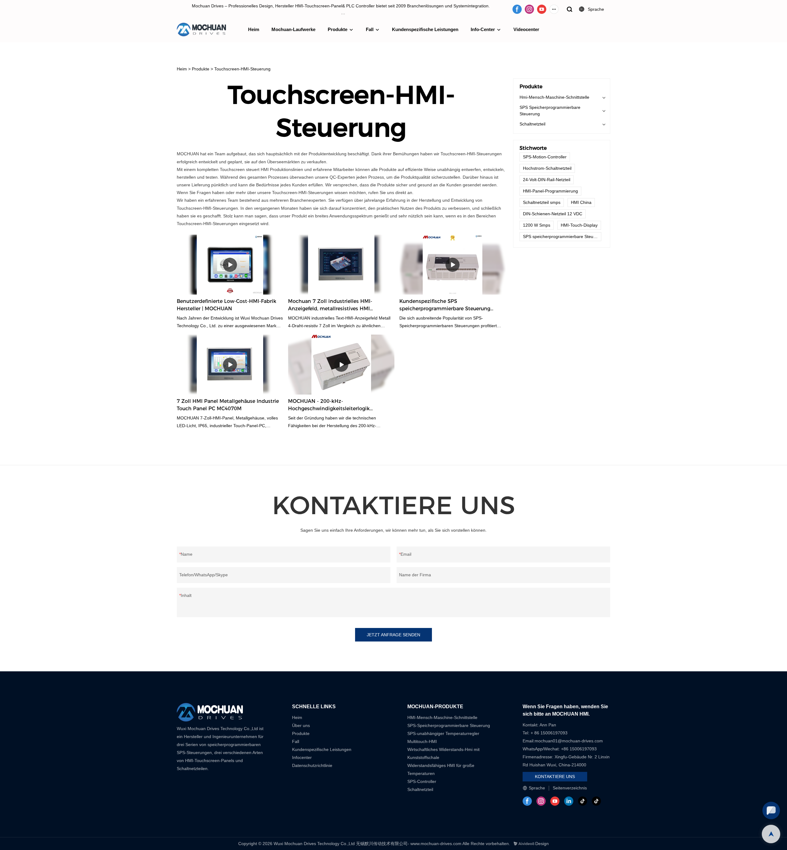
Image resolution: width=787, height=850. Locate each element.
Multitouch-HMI (422, 741)
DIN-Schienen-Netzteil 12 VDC (552, 213)
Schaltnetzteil (532, 123)
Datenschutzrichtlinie (312, 765)
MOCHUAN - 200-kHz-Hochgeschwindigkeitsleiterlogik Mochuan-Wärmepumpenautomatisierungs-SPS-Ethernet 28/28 (335, 405)
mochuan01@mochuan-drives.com (569, 740)
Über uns (301, 725)
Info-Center (483, 29)
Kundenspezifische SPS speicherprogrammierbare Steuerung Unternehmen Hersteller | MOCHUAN (445, 305)
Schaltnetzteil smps (541, 202)
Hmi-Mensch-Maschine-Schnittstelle (554, 97)
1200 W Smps (536, 225)
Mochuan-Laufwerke (293, 29)
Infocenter (302, 757)
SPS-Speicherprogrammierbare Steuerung (448, 725)
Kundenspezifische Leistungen (425, 29)
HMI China (581, 202)
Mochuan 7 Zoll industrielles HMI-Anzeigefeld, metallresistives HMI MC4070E (330, 305)
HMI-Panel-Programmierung (550, 191)
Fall (370, 29)
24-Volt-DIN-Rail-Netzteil (546, 179)
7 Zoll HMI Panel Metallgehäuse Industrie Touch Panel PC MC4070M (228, 404)
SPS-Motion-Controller (545, 156)
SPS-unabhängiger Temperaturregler (443, 733)
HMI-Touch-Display (579, 225)
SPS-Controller (421, 781)
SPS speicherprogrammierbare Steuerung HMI (562, 236)
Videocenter (526, 29)
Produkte (337, 29)
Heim (253, 29)
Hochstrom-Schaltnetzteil (547, 168)
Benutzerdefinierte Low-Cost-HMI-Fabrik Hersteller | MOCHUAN (226, 305)
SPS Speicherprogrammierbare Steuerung (550, 110)
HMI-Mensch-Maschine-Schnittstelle (442, 717)
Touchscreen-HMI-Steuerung (242, 68)
